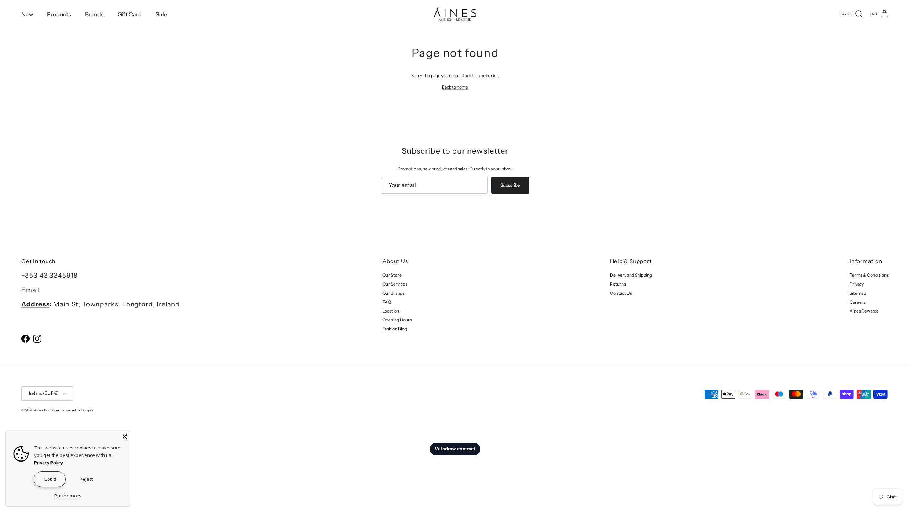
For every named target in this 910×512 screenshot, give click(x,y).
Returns (618, 284)
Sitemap (858, 293)
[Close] (124, 436)
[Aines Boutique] (455, 14)
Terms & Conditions (869, 275)
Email (30, 290)
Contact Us (621, 293)
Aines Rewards (864, 311)
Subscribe (510, 185)
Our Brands (393, 293)
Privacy (857, 284)
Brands (94, 14)
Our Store (392, 275)
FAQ (386, 302)
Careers (858, 302)
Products (59, 14)
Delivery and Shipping (631, 275)
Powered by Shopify (77, 410)
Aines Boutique (46, 410)
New (27, 14)
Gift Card (130, 14)
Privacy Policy (48, 462)
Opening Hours (397, 319)
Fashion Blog (394, 328)
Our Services (394, 284)
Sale (161, 14)
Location (390, 311)
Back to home (455, 87)
